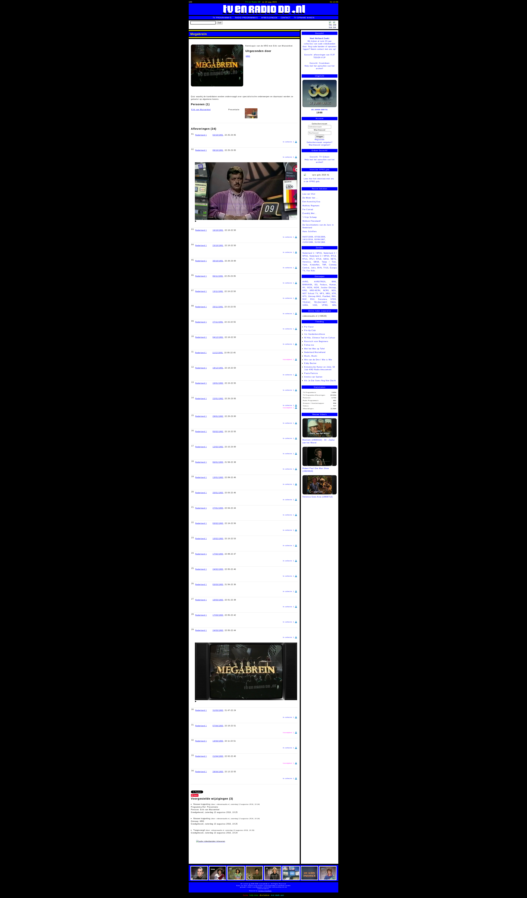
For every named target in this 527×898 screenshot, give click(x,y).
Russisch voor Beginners (316, 341)
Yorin (304, 265)
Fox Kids (311, 271)
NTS (304, 296)
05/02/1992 (218, 432)
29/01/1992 (218, 416)
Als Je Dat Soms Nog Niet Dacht (320, 381)
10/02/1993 (218, 539)
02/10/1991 (218, 135)
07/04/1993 (218, 726)
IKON (309, 288)
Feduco (323, 285)
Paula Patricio (311, 373)
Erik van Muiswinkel (201, 110)
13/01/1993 (218, 477)
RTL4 (333, 256)
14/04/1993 (218, 741)
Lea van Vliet (308, 194)
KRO (248, 56)
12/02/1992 (218, 447)
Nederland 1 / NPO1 (312, 253)
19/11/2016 (307, 239)
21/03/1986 (307, 242)
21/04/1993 (218, 756)
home (245, 895)
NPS (322, 293)
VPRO (325, 305)
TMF (324, 265)
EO (316, 285)
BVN (319, 268)
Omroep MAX (314, 296)
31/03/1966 (320, 242)
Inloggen (319, 136)
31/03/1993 (218, 710)
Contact (285, 18)
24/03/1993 (218, 630)
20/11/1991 (218, 307)
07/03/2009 (320, 237)
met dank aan (277, 895)
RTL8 (318, 259)
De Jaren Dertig (319, 109)
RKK (334, 296)
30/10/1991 (218, 261)
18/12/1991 (218, 368)
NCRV (326, 290)
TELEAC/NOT (320, 302)
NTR (334, 293)
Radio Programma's (246, 18)
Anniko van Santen (313, 377)
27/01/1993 (218, 508)
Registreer (320, 140)
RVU (312, 299)
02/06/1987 (319, 239)
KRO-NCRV (315, 290)
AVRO (305, 282)
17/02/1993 (218, 554)
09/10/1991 (218, 150)
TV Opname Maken (304, 18)
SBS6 (326, 259)
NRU (328, 293)
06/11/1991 (218, 276)
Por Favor (309, 327)
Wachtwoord (319, 130)
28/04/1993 (218, 772)
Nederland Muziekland (314, 352)
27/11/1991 (218, 322)
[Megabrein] (217, 65)
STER (333, 299)
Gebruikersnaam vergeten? (319, 142)
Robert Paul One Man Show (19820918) (315, 469)
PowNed (326, 296)
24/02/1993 (218, 569)
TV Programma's (222, 18)
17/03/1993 (218, 615)
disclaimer (265, 895)
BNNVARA (307, 285)
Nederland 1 (201, 135)
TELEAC (306, 302)
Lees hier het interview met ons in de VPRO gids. (319, 180)
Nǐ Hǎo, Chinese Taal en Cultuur (319, 338)
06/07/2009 (307, 237)
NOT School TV (310, 293)
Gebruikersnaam (319, 124)
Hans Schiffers (309, 231)
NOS (334, 290)
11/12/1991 (217, 353)
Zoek (220, 23)
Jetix (313, 268)
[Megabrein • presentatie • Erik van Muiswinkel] (251, 113)
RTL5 (304, 259)
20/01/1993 (218, 493)
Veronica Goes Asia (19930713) (317, 497)
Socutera (322, 299)
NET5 (333, 259)
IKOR (316, 288)
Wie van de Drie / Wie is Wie (318, 360)
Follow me (309, 345)
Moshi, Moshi (310, 356)
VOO (315, 305)
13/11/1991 (218, 291)
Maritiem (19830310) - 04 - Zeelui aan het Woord (318, 441)
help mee (254, 895)
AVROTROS (319, 282)
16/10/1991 (218, 230)
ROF (304, 299)
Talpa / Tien (329, 262)
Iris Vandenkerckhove (314, 334)
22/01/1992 (218, 399)
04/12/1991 (218, 337)
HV (303, 288)
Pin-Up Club (310, 330)
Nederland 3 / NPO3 (319, 256)
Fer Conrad (307, 209)
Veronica (306, 262)
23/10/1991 (218, 245)
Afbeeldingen (269, 18)
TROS (333, 302)
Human (332, 285)
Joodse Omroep (328, 288)
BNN (334, 282)
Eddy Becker (310, 363)
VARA (305, 305)
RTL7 (311, 259)
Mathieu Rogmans (311, 206)
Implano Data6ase (271, 891)
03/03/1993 (218, 584)
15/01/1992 (218, 383)
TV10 (325, 268)
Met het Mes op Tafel (314, 349)
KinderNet (314, 265)
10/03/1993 (218, 600)
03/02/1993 (218, 523)
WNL (334, 305)
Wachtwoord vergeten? (319, 145)
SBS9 (316, 262)
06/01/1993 (218, 462)
